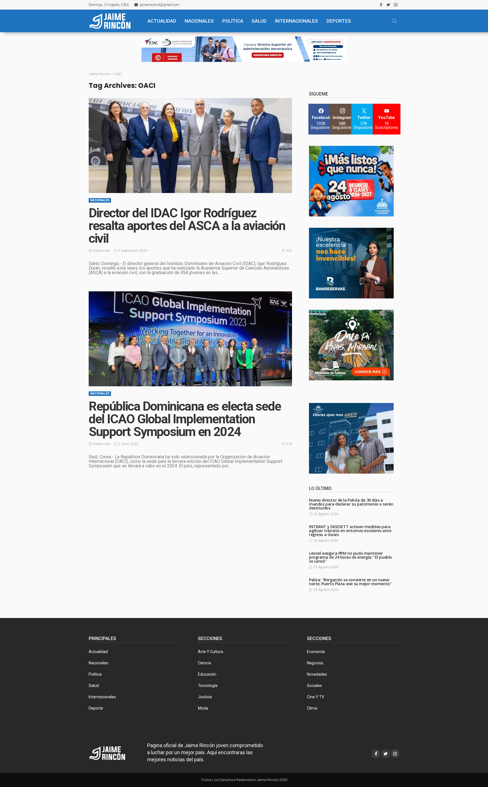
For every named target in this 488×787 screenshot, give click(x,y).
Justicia (205, 697)
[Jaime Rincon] (112, 753)
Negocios (315, 663)
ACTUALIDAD (161, 21)
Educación (207, 674)
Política (95, 674)
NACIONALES (199, 21)
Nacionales (100, 200)
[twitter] (388, 5)
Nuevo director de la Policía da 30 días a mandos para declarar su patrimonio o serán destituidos (351, 504)
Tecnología (207, 685)
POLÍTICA (232, 21)
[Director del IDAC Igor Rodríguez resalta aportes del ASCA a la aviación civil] (190, 145)
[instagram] (395, 5)
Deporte (96, 708)
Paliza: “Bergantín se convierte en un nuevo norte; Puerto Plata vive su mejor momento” (350, 581)
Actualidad (98, 651)
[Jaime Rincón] (113, 20)
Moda (203, 708)
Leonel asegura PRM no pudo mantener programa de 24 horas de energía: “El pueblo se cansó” (350, 557)
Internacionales (296, 21)
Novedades (317, 674)
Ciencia (204, 663)
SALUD (259, 21)
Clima (312, 708)
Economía (316, 651)
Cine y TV (315, 697)
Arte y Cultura (210, 651)
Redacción (101, 251)
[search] (394, 21)
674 (289, 444)
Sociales (314, 685)
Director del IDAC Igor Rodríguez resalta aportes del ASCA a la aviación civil (187, 225)
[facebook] (381, 5)
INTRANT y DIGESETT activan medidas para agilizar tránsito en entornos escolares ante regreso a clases (350, 530)
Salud (94, 685)
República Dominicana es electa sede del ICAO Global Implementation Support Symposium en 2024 (185, 419)
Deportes (338, 21)
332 (289, 251)
